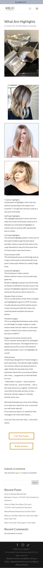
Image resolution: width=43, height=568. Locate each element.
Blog (24, 26)
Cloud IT (26, 549)
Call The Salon (21, 436)
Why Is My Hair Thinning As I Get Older (20, 523)
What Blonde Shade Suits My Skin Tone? (20, 511)
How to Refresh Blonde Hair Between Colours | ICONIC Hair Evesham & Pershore (21, 497)
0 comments (32, 26)
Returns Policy (22, 565)
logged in (18, 473)
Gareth (8, 26)
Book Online (21, 446)
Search (35, 483)
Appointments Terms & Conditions (25, 561)
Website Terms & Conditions (17, 558)
